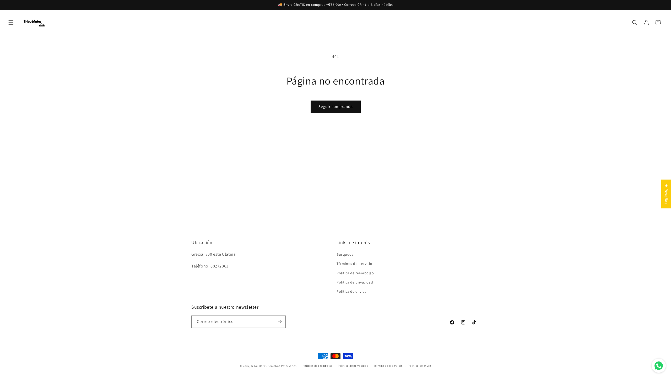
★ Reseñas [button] (666, 194)
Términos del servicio (354, 263)
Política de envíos (351, 291)
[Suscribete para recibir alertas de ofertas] (279, 322)
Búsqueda (345, 254)
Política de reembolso (355, 273)
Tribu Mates (259, 366)
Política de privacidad (355, 282)
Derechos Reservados (282, 366)
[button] (11, 22)
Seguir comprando (335, 106)
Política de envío (419, 366)
